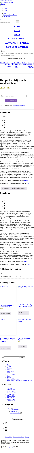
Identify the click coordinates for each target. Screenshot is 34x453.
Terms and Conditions (13, 379)
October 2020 (11, 400)
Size (2, 96)
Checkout (9, 368)
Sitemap (9, 377)
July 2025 (9, 388)
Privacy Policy (11, 374)
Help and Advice (15, 413)
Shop (4, 13)
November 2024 (11, 393)
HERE (26, 180)
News (5, 12)
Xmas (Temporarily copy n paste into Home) (19, 380)
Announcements (14, 409)
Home (5, 8)
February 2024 (11, 396)
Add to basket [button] (5, 313)
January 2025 (10, 391)
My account (6, 16)
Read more (22, 346)
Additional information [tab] (18, 188)
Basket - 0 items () (10, 15)
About (5, 10)
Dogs (5, 53)
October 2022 (11, 399)
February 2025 (11, 389)
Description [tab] (5, 188)
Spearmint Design (12, 447)
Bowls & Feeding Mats (21, 53)
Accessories (11, 53)
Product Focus (14, 411)
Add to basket (11, 100)
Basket (9, 366)
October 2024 (11, 394)
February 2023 (11, 397)
